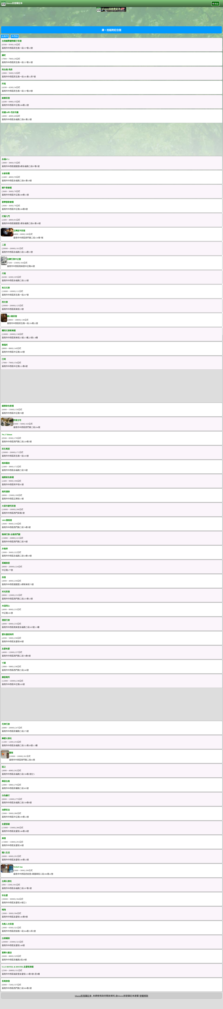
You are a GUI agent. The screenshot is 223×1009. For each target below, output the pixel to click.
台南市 (4, 36)
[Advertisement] (111, 19)
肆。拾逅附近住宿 (111, 30)
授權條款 (143, 996)
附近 (217, 4)
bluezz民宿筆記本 (14, 3)
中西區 (14, 36)
